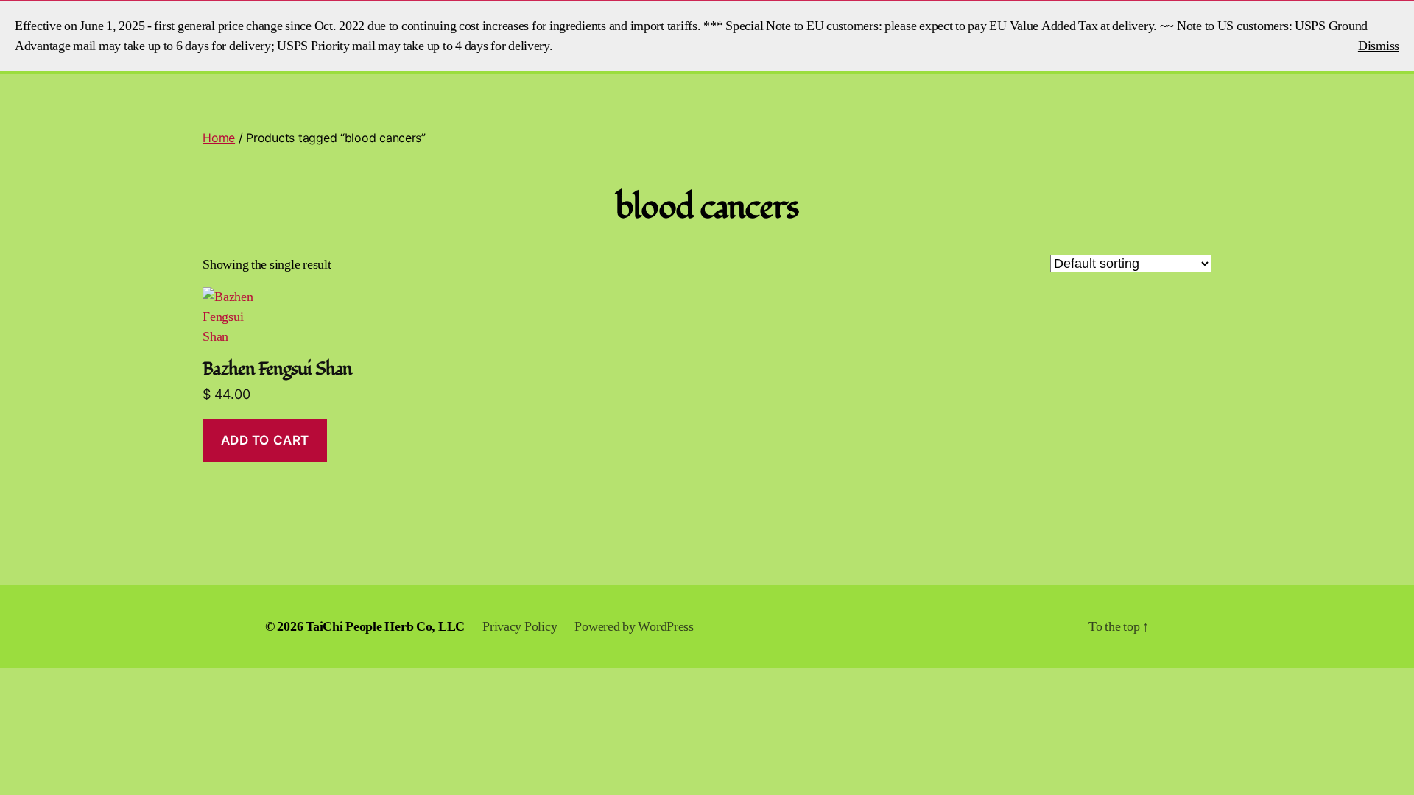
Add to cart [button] (265, 440)
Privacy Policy (519, 626)
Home (219, 137)
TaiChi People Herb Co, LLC (385, 626)
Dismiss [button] (1378, 46)
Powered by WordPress (634, 626)
